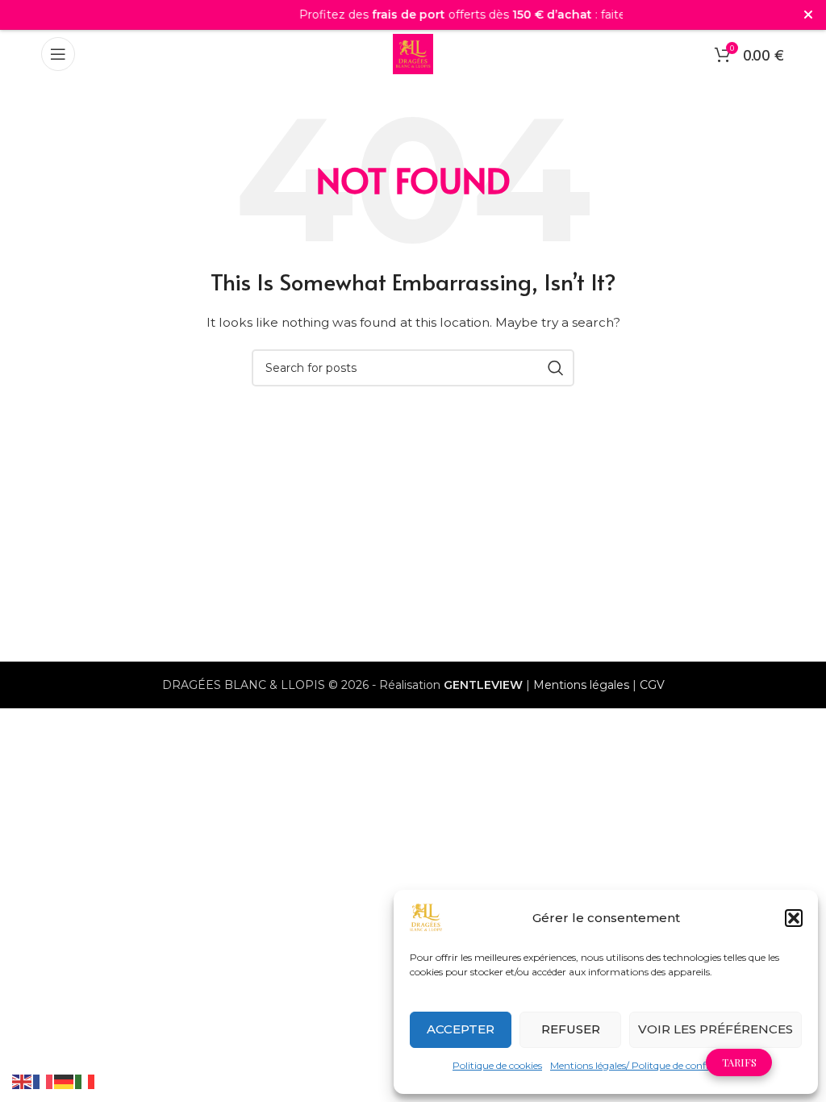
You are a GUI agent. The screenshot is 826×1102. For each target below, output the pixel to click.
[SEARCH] (555, 367)
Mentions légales (581, 685)
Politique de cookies (497, 1065)
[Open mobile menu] (58, 54)
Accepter (460, 1029)
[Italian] (85, 1081)
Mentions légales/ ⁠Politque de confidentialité (650, 1065)
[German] (64, 1081)
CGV (652, 685)
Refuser (570, 1029)
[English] (22, 1081)
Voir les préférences (715, 1029)
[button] (794, 918)
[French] (43, 1081)
